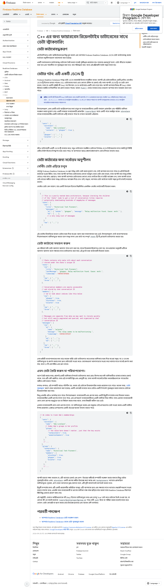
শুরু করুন (153, 28)
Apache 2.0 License (118, 527)
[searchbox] (15, 21)
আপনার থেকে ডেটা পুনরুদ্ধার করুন (63, 522)
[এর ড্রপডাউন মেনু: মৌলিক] (20, 14)
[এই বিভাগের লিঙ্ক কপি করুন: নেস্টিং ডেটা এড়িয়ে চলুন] (69, 166)
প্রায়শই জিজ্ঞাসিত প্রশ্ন (126, 562)
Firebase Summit (82, 551)
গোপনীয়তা (43, 583)
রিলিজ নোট (123, 558)
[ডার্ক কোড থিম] (127, 119)
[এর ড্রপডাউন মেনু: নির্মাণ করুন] (33, 2)
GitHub (35, 562)
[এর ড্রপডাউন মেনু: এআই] (31, 14)
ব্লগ (135, 3)
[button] (13, 34)
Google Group (125, 554)
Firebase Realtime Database (17, 9)
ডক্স (59, 3)
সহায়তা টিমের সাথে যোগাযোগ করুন (131, 547)
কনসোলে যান (144, 3)
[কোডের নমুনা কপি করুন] (131, 119)
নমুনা (74, 14)
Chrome (71, 574)
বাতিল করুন (139, 29)
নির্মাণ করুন (27, 3)
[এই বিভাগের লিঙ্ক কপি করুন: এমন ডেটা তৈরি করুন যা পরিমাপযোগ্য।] (87, 371)
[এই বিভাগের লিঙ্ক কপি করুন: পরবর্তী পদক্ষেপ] (62, 512)
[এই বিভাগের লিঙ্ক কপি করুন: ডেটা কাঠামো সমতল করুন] (72, 243)
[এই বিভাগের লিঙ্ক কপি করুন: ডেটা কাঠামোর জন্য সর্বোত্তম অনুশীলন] (93, 160)
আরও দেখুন (71, 3)
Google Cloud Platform (97, 574)
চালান (40, 3)
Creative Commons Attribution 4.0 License (76, 527)
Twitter (78, 554)
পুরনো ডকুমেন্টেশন (126, 565)
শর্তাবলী (35, 583)
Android (61, 574)
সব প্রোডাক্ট (112, 574)
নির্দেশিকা (35, 547)
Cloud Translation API (73, 23)
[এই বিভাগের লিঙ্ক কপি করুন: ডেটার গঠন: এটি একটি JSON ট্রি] (86, 74)
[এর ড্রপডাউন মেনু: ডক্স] (63, 2)
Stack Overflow (125, 551)
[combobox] (97, 3)
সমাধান (51, 3)
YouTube (79, 558)
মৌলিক (15, 14)
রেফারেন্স (66, 14)
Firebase (40, 31)
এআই (27, 14)
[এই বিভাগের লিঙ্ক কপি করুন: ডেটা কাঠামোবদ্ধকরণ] (69, 49)
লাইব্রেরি (35, 558)
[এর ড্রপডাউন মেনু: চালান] (44, 2)
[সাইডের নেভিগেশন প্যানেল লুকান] (27, 584)
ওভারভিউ (6, 14)
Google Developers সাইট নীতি (59, 530)
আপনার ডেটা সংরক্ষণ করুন (60, 518)
